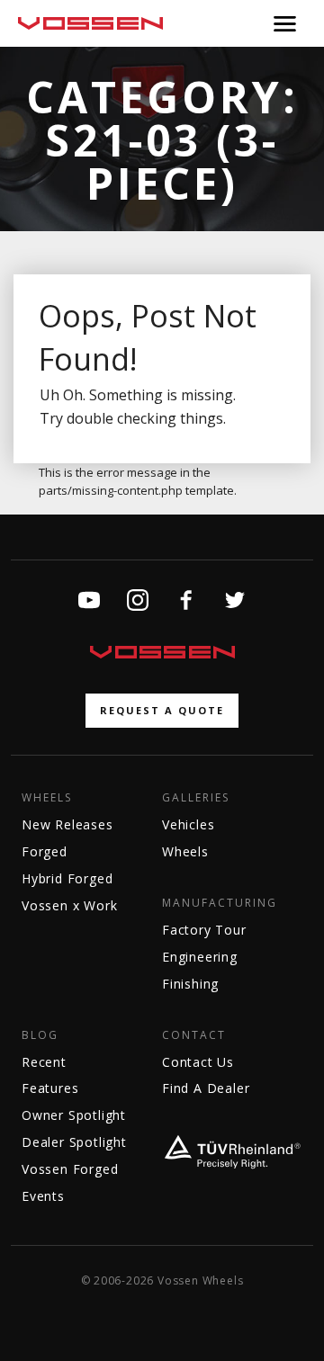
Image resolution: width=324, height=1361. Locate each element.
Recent (44, 1061)
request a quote (162, 710)
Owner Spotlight (74, 1115)
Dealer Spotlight (74, 1142)
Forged (45, 851)
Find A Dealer (205, 1088)
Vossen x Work (69, 905)
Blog (40, 1035)
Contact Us (198, 1061)
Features (50, 1088)
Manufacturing (219, 903)
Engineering (200, 956)
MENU (285, 23)
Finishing (190, 983)
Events (43, 1195)
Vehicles (188, 824)
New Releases (67, 824)
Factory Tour (204, 929)
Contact (194, 1035)
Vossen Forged (70, 1168)
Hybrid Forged (67, 878)
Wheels (47, 798)
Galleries (196, 798)
